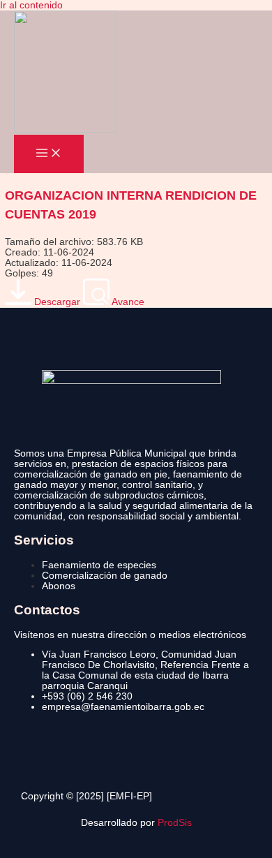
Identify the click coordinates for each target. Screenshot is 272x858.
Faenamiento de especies (99, 565)
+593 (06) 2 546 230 (87, 696)
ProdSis (175, 823)
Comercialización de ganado (104, 575)
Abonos (58, 586)
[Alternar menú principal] (49, 154)
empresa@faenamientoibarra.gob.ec (123, 707)
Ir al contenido (31, 5)
